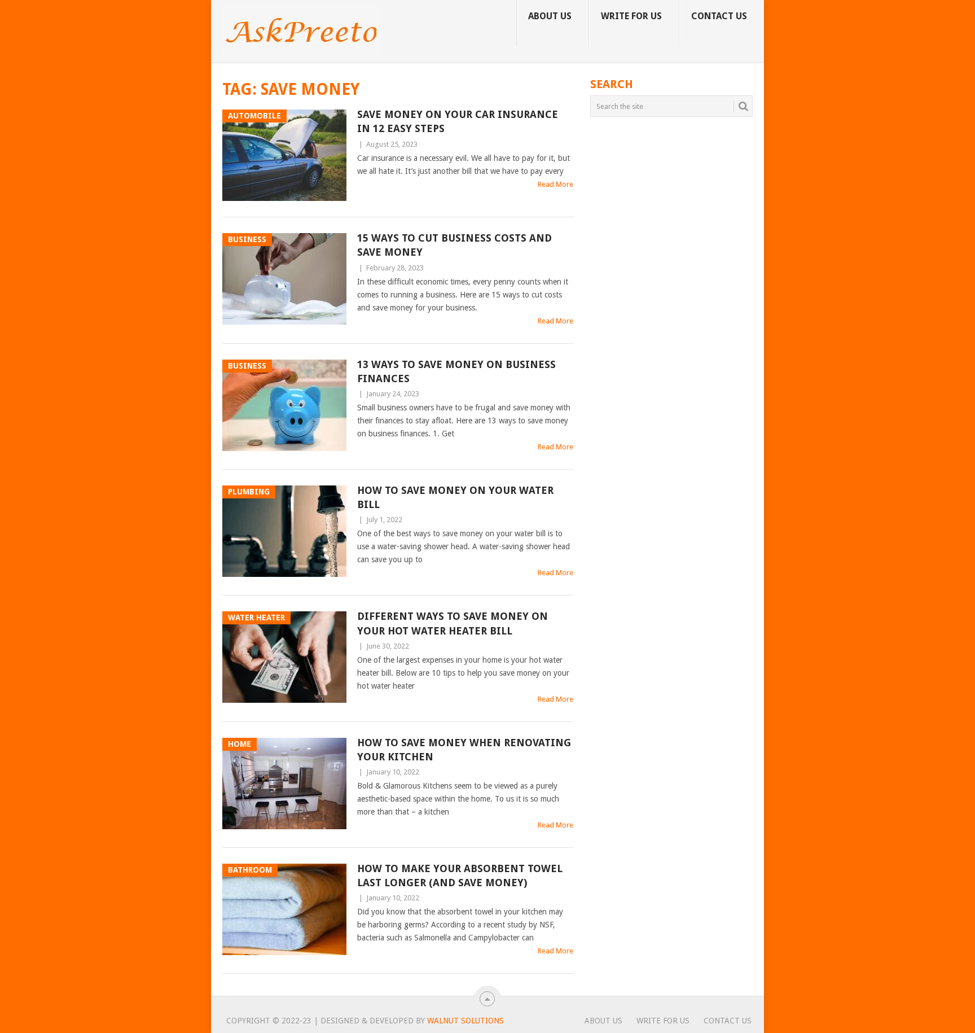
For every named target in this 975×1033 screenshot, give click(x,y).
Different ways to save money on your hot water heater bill (452, 623)
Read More (555, 184)
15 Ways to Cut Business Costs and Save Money (454, 245)
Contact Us (719, 16)
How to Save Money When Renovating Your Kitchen (464, 750)
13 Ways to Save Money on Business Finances (456, 371)
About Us (550, 16)
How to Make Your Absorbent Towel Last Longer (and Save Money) (460, 875)
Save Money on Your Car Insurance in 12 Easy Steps (457, 121)
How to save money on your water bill (455, 497)
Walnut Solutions (465, 1020)
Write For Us (631, 16)
